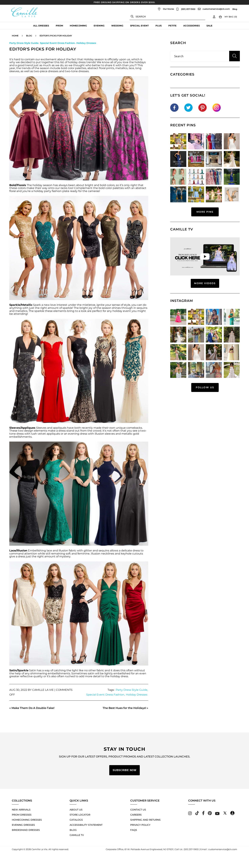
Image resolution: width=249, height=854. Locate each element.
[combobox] (167, 16)
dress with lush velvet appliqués (38, 433)
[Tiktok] (197, 814)
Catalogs (76, 819)
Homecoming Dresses (27, 819)
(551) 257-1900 (188, 9)
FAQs (133, 829)
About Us (76, 809)
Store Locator (80, 814)
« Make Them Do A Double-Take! (31, 708)
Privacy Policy (140, 824)
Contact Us (138, 809)
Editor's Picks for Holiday (56, 35)
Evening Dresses (23, 824)
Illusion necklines (102, 553)
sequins (142, 307)
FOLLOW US (205, 387)
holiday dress (77, 62)
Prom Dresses (22, 814)
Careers (136, 814)
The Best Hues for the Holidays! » (125, 708)
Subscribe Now (124, 770)
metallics (21, 311)
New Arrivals (21, 809)
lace (131, 68)
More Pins (205, 211)
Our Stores (168, 9)
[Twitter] (225, 814)
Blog (234, 9)
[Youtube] (217, 814)
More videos (205, 283)
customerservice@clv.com (216, 9)
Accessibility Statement (86, 824)
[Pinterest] (210, 814)
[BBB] (232, 814)
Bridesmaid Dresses (26, 829)
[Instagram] (190, 814)
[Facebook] (203, 814)
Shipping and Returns (145, 819)
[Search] (132, 16)
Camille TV (77, 835)
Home (15, 35)
